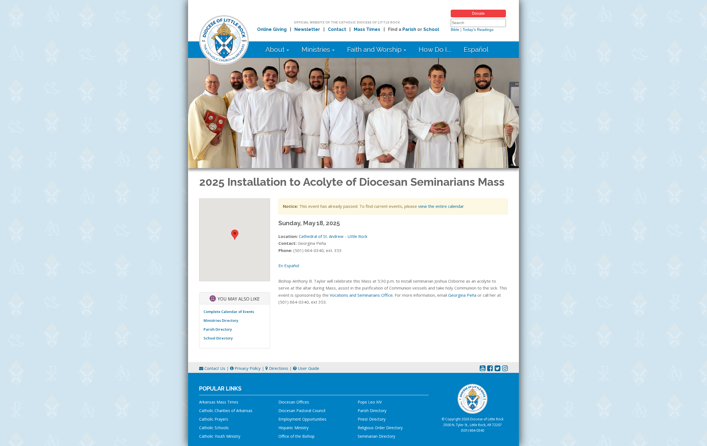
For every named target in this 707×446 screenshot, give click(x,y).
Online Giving (272, 29)
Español (476, 50)
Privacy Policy (247, 368)
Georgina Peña (462, 295)
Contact (337, 29)
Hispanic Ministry (293, 427)
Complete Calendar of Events (229, 311)
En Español (288, 265)
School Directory (218, 338)
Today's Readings (478, 29)
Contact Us (214, 368)
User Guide (308, 368)
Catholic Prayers (213, 419)
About (275, 50)
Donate (478, 13)
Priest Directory (372, 419)
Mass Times (367, 29)
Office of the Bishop (296, 436)
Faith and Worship (375, 50)
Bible (455, 29)
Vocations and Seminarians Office (361, 295)
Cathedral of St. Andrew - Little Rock (333, 236)
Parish (409, 29)
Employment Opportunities (302, 419)
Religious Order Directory (380, 427)
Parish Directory (218, 329)
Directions (278, 368)
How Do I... (435, 50)
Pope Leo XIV (370, 402)
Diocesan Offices (293, 402)
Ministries (317, 50)
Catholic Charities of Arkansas (225, 410)
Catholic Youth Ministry (219, 436)
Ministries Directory (221, 320)
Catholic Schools (214, 427)
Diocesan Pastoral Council (301, 410)
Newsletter (307, 29)
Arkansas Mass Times (218, 402)
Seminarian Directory (376, 436)
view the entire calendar (441, 206)
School (431, 29)
